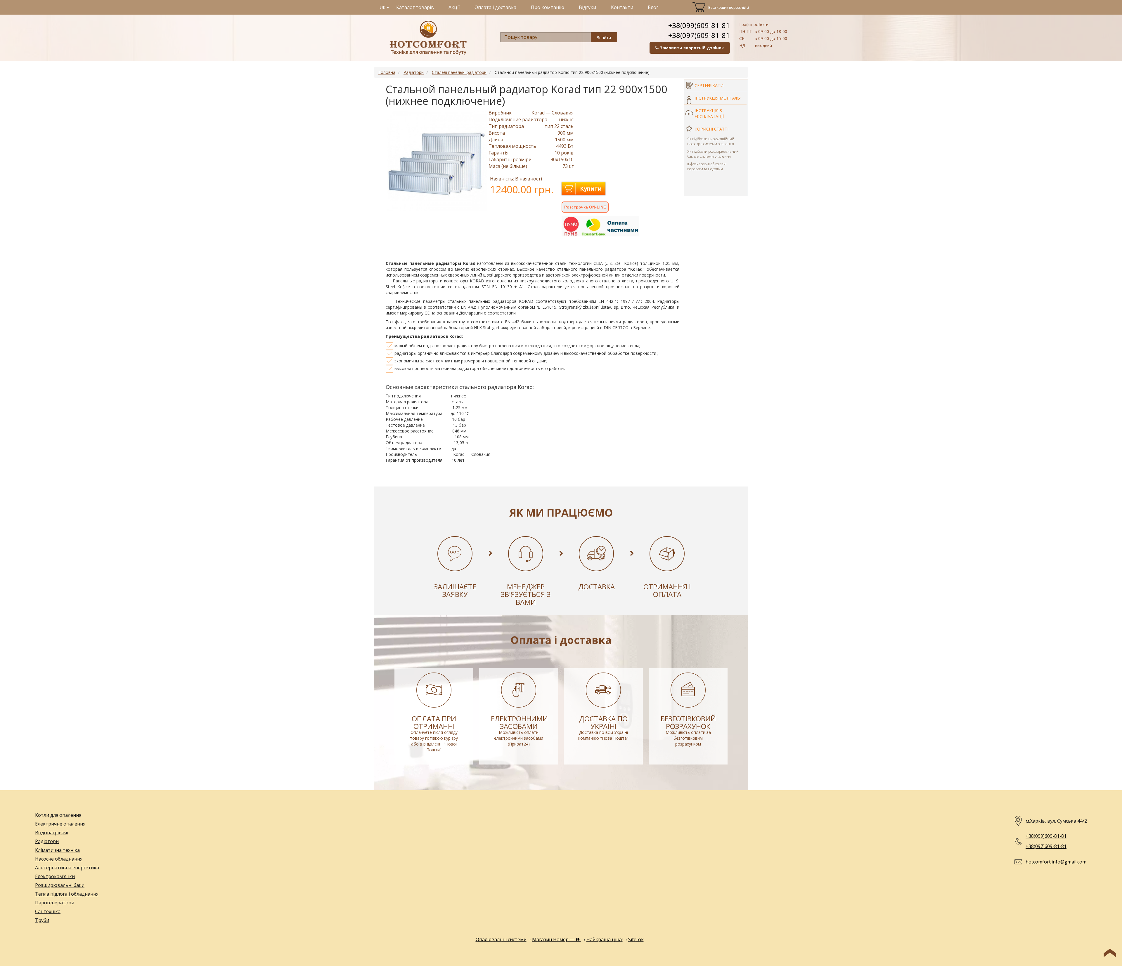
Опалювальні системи (501, 939)
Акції (454, 7)
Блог (653, 7)
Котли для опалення (58, 815)
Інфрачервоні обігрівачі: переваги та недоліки (707, 166)
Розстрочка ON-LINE (585, 207)
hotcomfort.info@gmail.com (1056, 862)
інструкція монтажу (718, 98)
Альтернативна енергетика (67, 867)
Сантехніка (47, 911)
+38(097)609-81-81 (699, 35)
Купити (591, 188)
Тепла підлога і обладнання (66, 894)
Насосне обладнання (58, 859)
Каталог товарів (415, 7)
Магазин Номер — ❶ (556, 939)
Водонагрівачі (51, 832)
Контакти (622, 7)
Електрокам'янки (55, 876)
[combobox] (546, 37)
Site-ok (636, 939)
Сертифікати (709, 85)
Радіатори (47, 841)
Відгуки (587, 7)
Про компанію (547, 7)
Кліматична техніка (57, 850)
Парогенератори (54, 902)
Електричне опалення (60, 824)
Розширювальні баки (59, 885)
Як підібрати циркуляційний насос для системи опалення (710, 141)
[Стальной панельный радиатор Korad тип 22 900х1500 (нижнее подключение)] (437, 161)
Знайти (604, 37)
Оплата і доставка (495, 7)
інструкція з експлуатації (709, 113)
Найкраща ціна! (604, 939)
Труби (42, 920)
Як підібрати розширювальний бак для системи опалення (713, 154)
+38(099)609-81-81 (699, 25)
